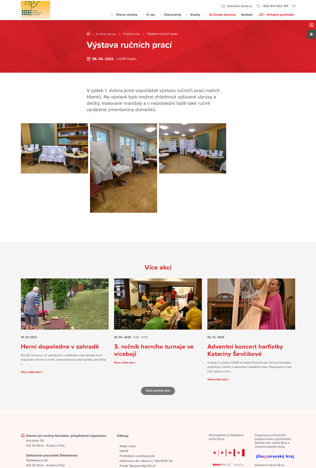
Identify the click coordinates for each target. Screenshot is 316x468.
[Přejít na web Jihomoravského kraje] (275, 462)
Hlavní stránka (127, 15)
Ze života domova (222, 15)
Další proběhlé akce (158, 398)
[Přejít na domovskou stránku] (35, 10)
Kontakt (247, 15)
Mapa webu (128, 454)
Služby (195, 15)
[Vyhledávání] (293, 6)
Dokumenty (172, 15)
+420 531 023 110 (274, 6)
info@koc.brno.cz (239, 6)
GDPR (124, 459)
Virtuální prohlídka (280, 15)
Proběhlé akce (139, 34)
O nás (150, 15)
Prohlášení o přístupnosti (137, 464)
